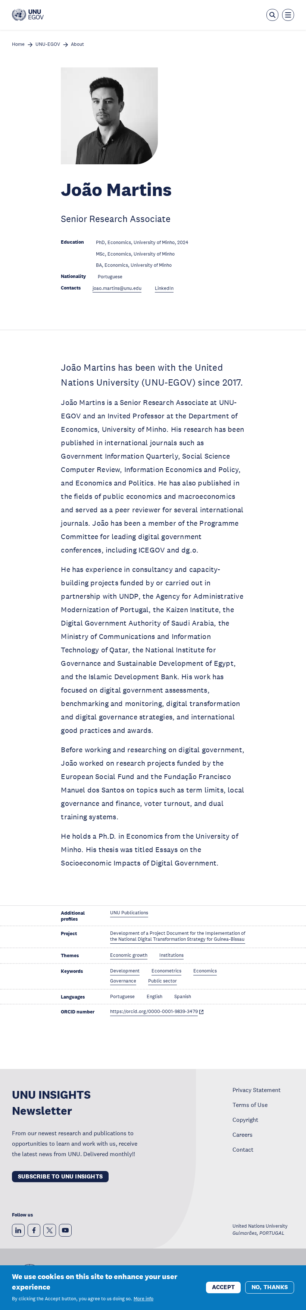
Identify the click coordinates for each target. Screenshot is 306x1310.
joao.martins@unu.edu (117, 288)
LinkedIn (164, 288)
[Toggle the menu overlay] (288, 15)
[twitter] (49, 1230)
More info (143, 1299)
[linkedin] (18, 1230)
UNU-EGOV (47, 44)
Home (18, 44)
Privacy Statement (256, 1090)
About (77, 44)
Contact (242, 1149)
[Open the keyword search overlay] (272, 15)
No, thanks (270, 1287)
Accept (223, 1287)
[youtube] (65, 1230)
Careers (242, 1134)
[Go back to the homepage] (28, 15)
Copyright (245, 1119)
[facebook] (34, 1230)
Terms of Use (250, 1104)
